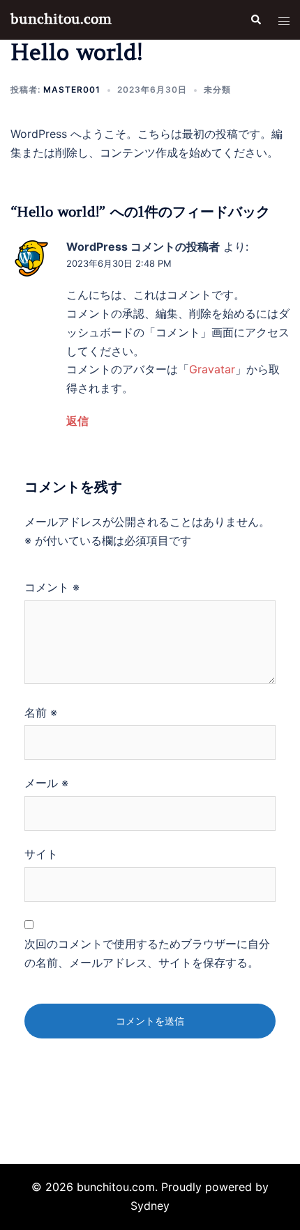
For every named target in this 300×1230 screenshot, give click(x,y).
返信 (77, 421)
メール (46, 783)
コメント (52, 587)
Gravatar (212, 369)
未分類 (217, 89)
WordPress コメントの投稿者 (143, 247)
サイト (41, 854)
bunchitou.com (61, 19)
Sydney (150, 1206)
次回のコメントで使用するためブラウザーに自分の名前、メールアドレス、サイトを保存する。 (147, 953)
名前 (40, 712)
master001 (71, 89)
